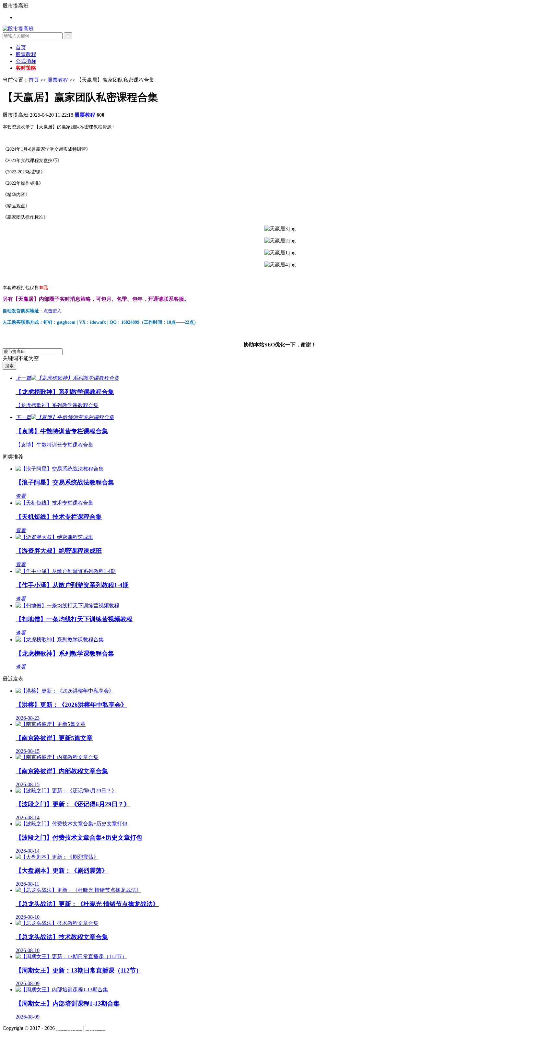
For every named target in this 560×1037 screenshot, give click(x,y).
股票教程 (26, 54)
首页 (21, 47)
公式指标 (26, 61)
